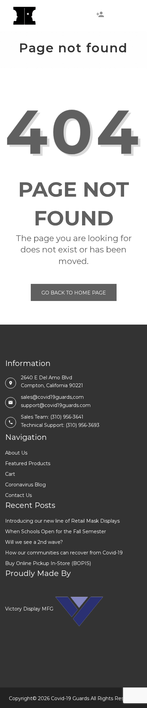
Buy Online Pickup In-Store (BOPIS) (48, 563)
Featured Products (27, 463)
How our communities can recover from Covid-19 (64, 553)
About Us (16, 453)
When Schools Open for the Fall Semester (55, 531)
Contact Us (18, 495)
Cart (10, 474)
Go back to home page (73, 293)
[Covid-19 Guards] (24, 16)
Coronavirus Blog (25, 485)
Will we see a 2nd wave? (34, 542)
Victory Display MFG (29, 609)
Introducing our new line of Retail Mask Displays (62, 521)
